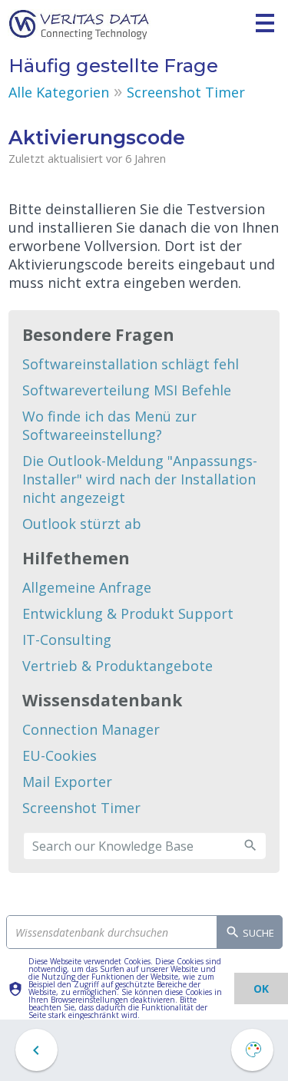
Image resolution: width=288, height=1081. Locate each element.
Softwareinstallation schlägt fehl (130, 364)
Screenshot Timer (186, 92)
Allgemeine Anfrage (86, 587)
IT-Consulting (66, 639)
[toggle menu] (265, 23)
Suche (257, 933)
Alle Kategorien (58, 92)
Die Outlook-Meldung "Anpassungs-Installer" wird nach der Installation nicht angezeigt (139, 479)
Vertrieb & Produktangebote (117, 665)
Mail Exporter (67, 781)
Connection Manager (91, 729)
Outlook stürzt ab (81, 523)
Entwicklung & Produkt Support (127, 613)
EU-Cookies (59, 755)
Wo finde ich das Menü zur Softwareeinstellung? (109, 425)
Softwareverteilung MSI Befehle (126, 390)
